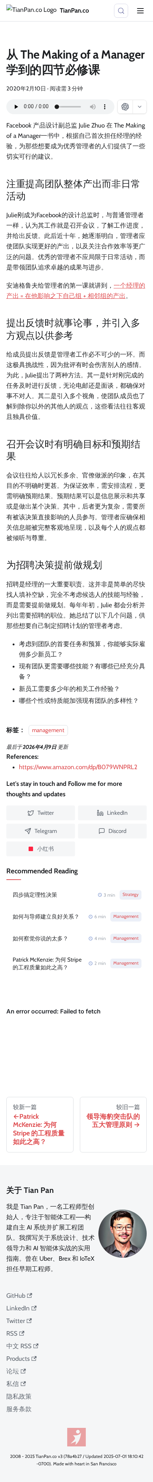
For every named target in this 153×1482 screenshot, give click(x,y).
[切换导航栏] (140, 10)
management (48, 730)
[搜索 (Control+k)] (121, 11)
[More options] (139, 106)
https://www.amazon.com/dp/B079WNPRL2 (78, 767)
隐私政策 (19, 1396)
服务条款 (19, 1409)
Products (18, 1358)
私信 (12, 1383)
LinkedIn (18, 1308)
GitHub (15, 1295)
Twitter (15, 1320)
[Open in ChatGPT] (125, 106)
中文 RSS (19, 1346)
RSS (11, 1333)
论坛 (12, 1371)
